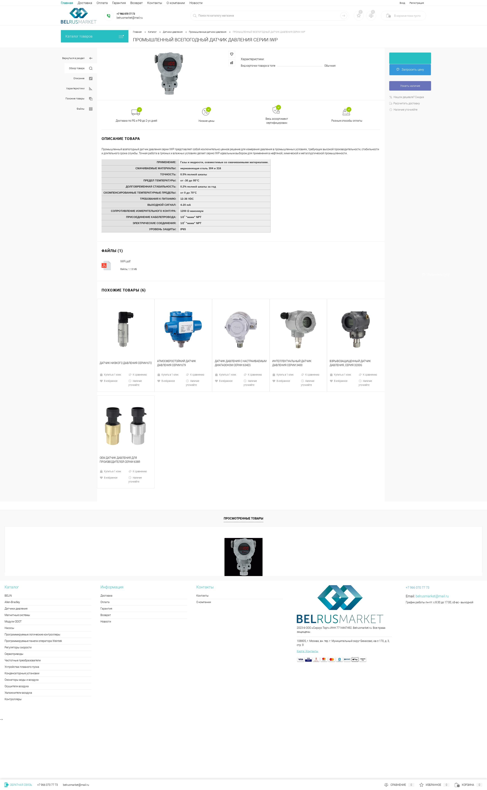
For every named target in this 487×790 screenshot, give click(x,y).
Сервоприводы (14, 589)
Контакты (154, 3)
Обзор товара (76, 68)
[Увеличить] (169, 74)
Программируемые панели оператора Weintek (33, 576)
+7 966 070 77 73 (126, 13)
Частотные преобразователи (23, 595)
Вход (402, 3)
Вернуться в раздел (73, 58)
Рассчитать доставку (406, 103)
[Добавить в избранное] (231, 54)
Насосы (9, 563)
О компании (176, 3)
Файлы (80, 108)
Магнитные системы (17, 550)
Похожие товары (74, 98)
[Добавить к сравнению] (231, 62)
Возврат (136, 3)
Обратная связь (20, 784)
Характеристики (75, 88)
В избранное (110, 348)
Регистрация (417, 3)
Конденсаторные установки (22, 608)
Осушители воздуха (17, 621)
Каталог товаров (78, 36)
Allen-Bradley (12, 537)
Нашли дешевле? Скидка (409, 97)
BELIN (8, 530)
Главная (67, 3)
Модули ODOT (13, 556)
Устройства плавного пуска (22, 602)
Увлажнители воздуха (18, 628)
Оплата (102, 3)
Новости (196, 3)
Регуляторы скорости (18, 582)
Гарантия (119, 3)
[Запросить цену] (410, 58)
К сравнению (140, 342)
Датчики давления (16, 543)
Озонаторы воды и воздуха (22, 615)
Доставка (85, 3)
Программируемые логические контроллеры (32, 569)
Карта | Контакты (307, 586)
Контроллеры (13, 634)
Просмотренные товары (243, 454)
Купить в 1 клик (112, 342)
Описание (78, 78)
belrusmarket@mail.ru (432, 531)
